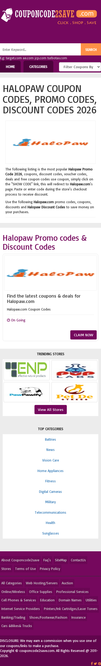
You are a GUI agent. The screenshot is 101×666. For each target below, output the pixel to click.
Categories (38, 66)
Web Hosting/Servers (42, 583)
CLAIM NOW (83, 334)
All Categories (11, 583)
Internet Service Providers (20, 608)
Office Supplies (40, 591)
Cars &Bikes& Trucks (16, 626)
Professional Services (72, 591)
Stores (6, 568)
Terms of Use (25, 568)
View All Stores (50, 409)
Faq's (47, 560)
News (50, 449)
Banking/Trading (13, 617)
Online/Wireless (13, 591)
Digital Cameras (50, 491)
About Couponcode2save (20, 560)
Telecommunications (50, 512)
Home (10, 66)
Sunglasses (50, 533)
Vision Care (50, 460)
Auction (67, 583)
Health (50, 522)
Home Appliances (50, 471)
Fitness (50, 481)
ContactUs (78, 560)
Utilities (91, 600)
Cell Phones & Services (18, 600)
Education (47, 600)
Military (50, 502)
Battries (50, 439)
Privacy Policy (50, 568)
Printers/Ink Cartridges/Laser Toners (70, 608)
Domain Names (70, 600)
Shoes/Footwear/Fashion (48, 617)
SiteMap (61, 560)
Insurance (78, 617)
